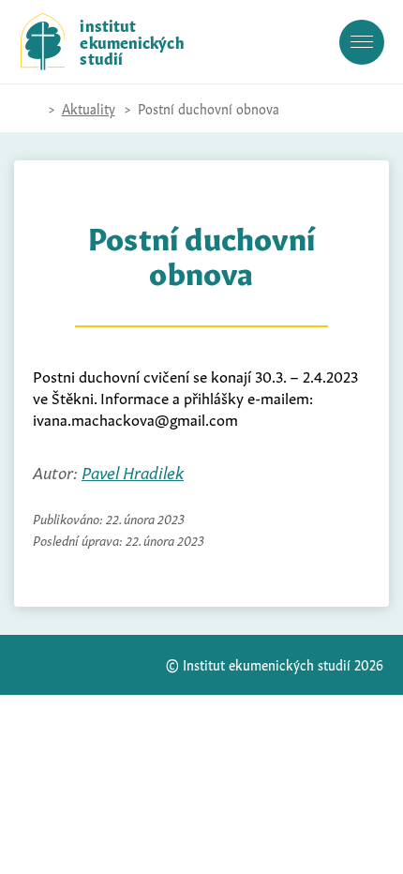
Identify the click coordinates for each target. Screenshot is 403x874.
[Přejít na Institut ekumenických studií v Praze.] (30, 108)
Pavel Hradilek (133, 471)
